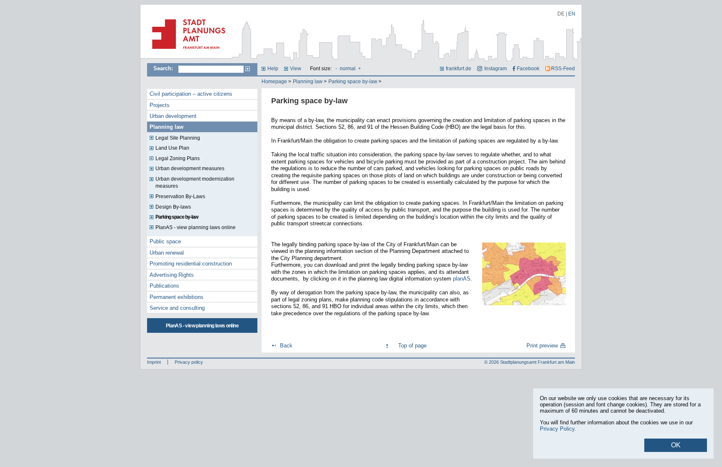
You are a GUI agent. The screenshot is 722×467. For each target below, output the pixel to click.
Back (286, 345)
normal (348, 68)
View (295, 68)
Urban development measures (189, 168)
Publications (164, 286)
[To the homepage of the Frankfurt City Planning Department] (186, 52)
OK (676, 445)
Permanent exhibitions (176, 297)
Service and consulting (177, 308)
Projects (160, 105)
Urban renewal (167, 253)
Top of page (412, 345)
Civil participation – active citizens (191, 94)
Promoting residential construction (191, 263)
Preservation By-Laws (180, 196)
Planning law (308, 81)
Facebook (528, 68)
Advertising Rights (172, 275)
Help (272, 68)
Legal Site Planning (177, 138)
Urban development (173, 116)
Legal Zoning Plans (177, 158)
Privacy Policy (557, 429)
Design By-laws (173, 207)
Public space (165, 241)
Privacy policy (189, 362)
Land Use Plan (172, 148)
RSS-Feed (563, 68)
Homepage (274, 81)
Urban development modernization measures (194, 182)
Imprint (154, 362)
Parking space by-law (352, 81)
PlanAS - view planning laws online (195, 227)
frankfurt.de (458, 68)
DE (560, 14)
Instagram (495, 68)
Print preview (542, 345)
